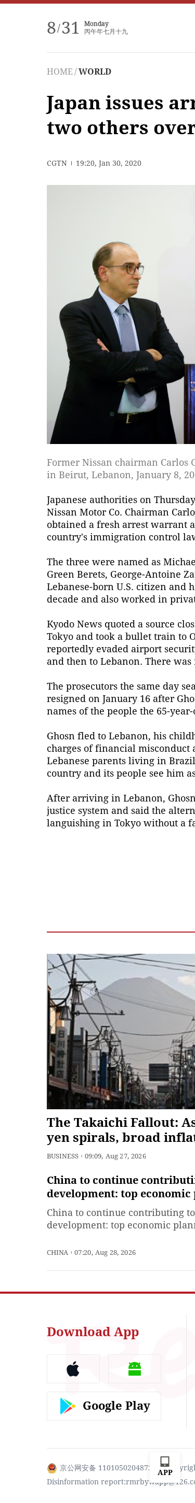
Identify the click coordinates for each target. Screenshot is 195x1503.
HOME (60, 72)
